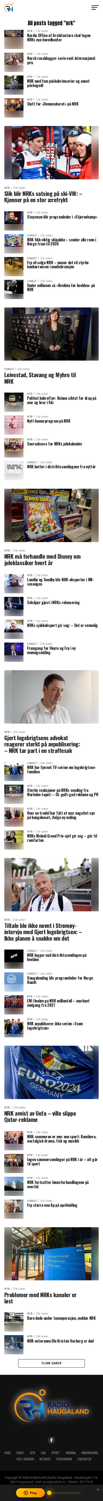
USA (43, 1453)
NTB (32, 1453)
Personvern (64, 1459)
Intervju (45, 1459)
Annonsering (89, 1453)
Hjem (7, 1453)
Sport (56, 1453)
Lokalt (20, 1453)
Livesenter (84, 1459)
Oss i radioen (25, 1459)
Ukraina (71, 1453)
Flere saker (51, 1363)
